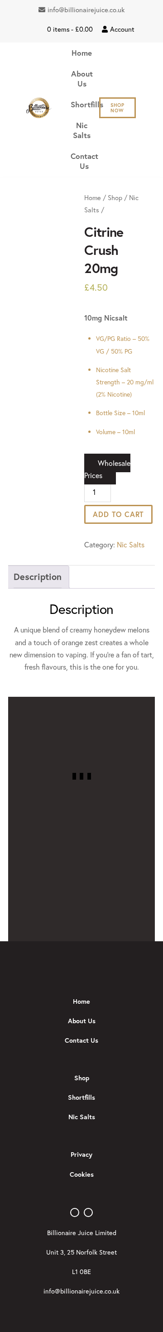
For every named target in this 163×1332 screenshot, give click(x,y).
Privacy (81, 1154)
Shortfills (87, 104)
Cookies (82, 1174)
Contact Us (84, 161)
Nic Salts (82, 130)
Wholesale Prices (107, 469)
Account (122, 29)
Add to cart (118, 514)
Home (82, 53)
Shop (115, 197)
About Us (82, 78)
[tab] (37, 576)
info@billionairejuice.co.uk (86, 9)
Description (38, 576)
